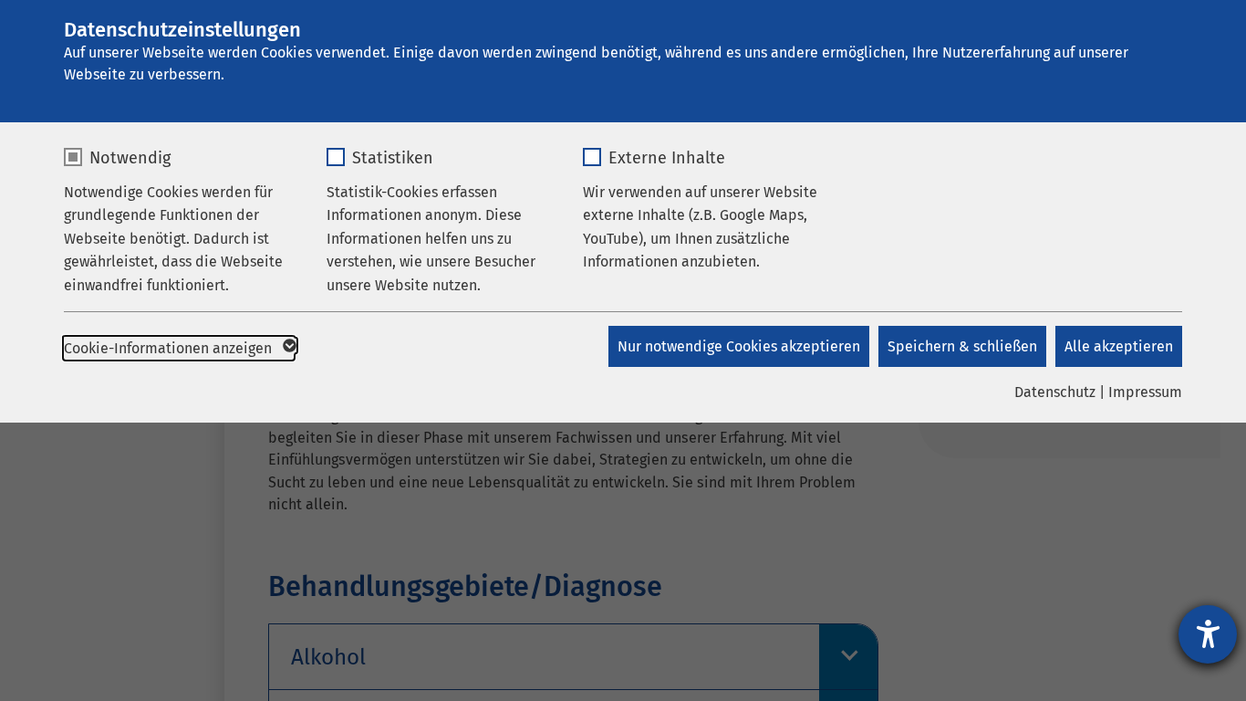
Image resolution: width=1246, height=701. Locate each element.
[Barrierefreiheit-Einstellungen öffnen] (1208, 634)
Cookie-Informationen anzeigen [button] (169, 348)
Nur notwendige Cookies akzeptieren (739, 346)
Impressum (1145, 392)
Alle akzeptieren (1118, 346)
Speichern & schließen (962, 346)
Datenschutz (1054, 392)
